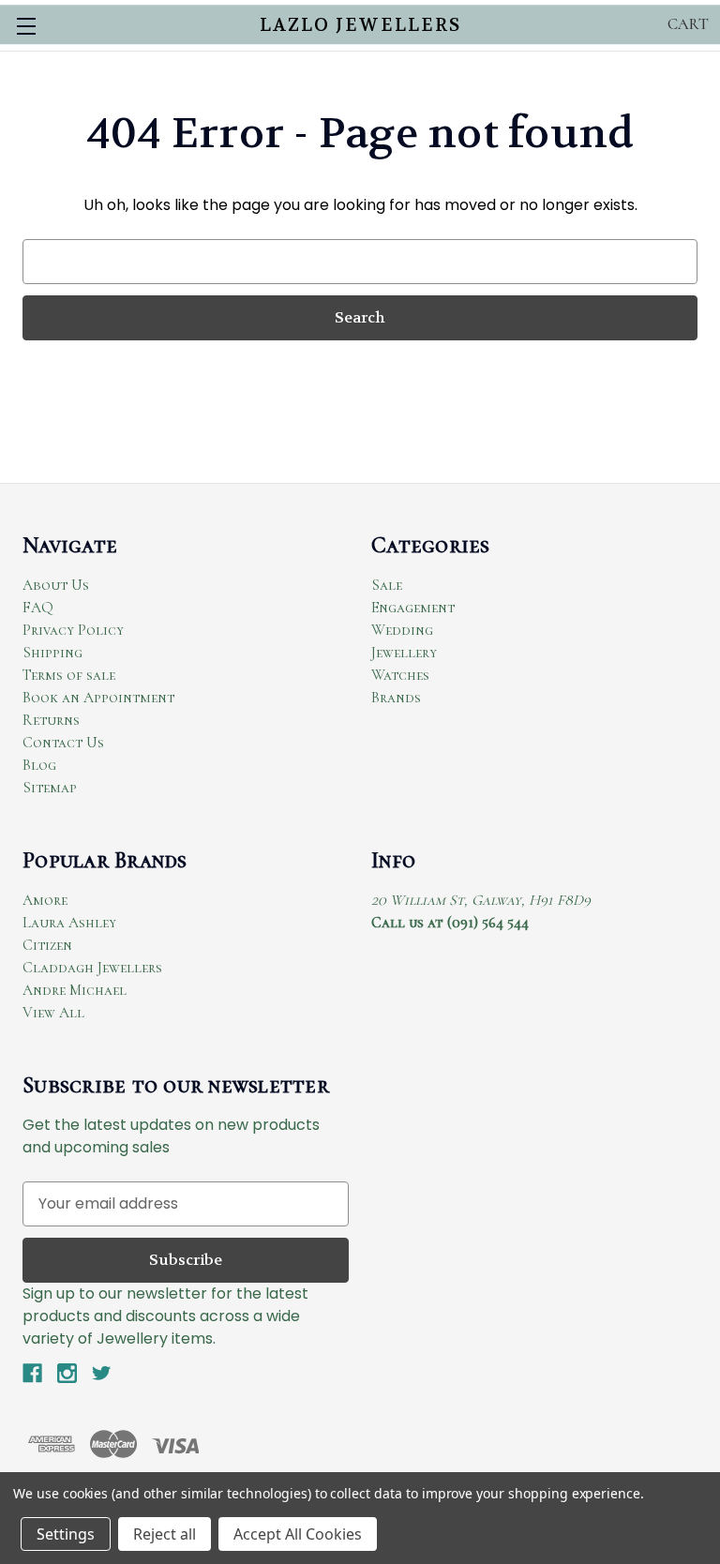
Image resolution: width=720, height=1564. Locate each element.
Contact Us (63, 742)
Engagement (413, 607)
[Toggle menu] (26, 26)
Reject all (164, 1534)
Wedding (402, 630)
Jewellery (404, 652)
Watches (400, 675)
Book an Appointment (98, 697)
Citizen (47, 945)
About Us (55, 585)
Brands (396, 697)
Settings (66, 1534)
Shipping (52, 652)
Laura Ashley (69, 922)
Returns (51, 720)
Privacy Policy (73, 630)
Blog (39, 765)
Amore (45, 900)
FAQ (37, 607)
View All (53, 1012)
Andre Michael (74, 990)
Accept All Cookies (297, 1534)
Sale (386, 585)
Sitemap (49, 787)
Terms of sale (68, 675)
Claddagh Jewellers (92, 967)
